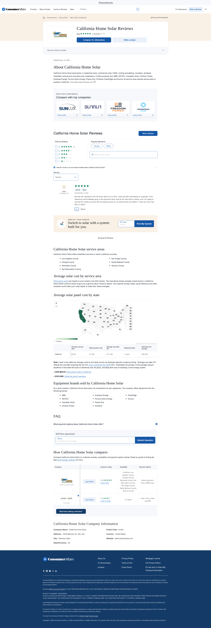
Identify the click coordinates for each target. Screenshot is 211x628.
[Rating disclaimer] (101, 34)
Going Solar (63, 17)
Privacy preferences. (106, 2)
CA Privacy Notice (153, 563)
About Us (101, 558)
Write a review (129, 40)
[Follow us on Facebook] (44, 571)
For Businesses (181, 9)
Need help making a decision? (71, 511)
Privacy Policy (127, 558)
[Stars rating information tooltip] (104, 33)
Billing (108, 146)
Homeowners (52, 17)
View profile (105, 483)
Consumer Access (57, 589)
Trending (33, 9)
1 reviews (96, 34)
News (72, 9)
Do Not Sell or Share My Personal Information (155, 569)
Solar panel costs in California (79, 372)
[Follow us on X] (53, 571)
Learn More (89, 481)
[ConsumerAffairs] (14, 9)
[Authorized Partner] (78, 495)
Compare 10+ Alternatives (94, 40)
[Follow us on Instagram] (47, 571)
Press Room (127, 567)
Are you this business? (160, 17)
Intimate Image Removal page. (88, 616)
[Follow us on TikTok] (50, 571)
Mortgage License (153, 558)
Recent (58, 177)
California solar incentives (75, 376)
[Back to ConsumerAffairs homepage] (44, 18)
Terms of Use (127, 563)
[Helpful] (77, 209)
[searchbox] (109, 9)
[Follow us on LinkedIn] (56, 571)
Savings (96, 146)
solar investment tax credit (99, 365)
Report (83, 209)
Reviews (60, 9)
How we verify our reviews (56, 50)
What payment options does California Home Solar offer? (79, 424)
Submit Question (145, 440)
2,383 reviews (106, 501)
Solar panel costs (61, 281)
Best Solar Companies (78, 17)
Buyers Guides (45, 9)
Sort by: (57, 172)
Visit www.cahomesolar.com (81, 82)
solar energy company (66, 460)
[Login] (205, 9)
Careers (101, 567)
